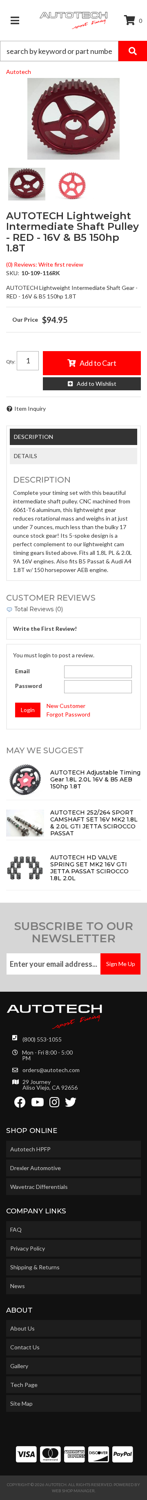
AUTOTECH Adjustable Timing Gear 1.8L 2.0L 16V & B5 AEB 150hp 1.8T (95, 779)
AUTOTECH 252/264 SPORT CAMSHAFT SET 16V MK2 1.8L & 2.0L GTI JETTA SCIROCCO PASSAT (94, 823)
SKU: (12, 272)
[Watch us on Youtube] (37, 1104)
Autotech (18, 71)
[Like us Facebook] (20, 1104)
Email (22, 671)
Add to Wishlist (96, 383)
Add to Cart (98, 362)
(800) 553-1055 (42, 1039)
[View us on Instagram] (54, 1104)
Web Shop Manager (73, 1490)
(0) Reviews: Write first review (44, 264)
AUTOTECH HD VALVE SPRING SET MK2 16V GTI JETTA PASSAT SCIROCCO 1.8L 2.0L (89, 867)
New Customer (66, 705)
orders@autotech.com (51, 1070)
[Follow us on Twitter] (70, 1104)
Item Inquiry (30, 408)
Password (28, 685)
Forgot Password (68, 714)
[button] (73, 51)
